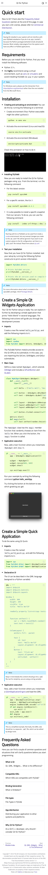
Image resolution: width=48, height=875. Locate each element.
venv (25, 73)
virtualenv (34, 73)
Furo (35, 872)
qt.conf (36, 243)
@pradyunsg (29, 872)
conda (8, 236)
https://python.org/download (13, 88)
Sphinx (20, 872)
